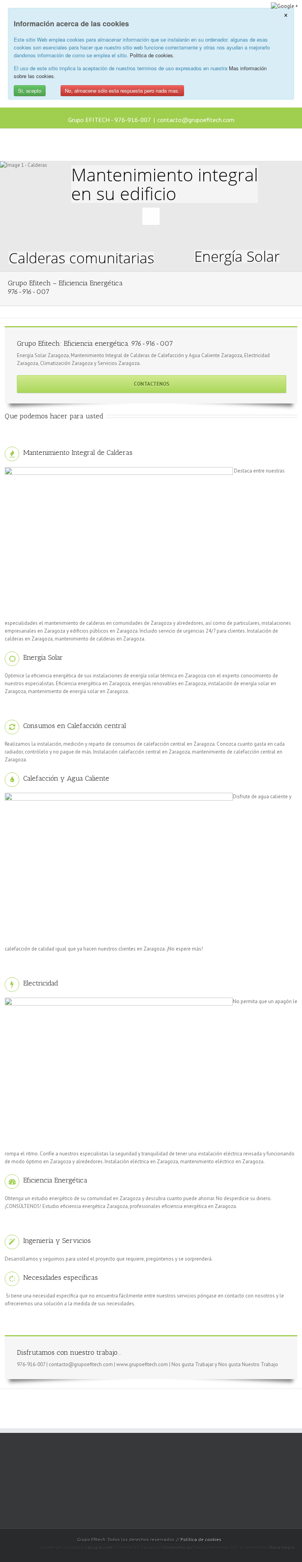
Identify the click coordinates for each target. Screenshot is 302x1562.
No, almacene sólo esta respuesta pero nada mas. (122, 90)
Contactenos (151, 384)
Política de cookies (200, 1539)
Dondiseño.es (177, 1547)
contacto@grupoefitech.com (195, 120)
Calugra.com (98, 1547)
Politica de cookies (151, 55)
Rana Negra (282, 1547)
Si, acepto (29, 90)
